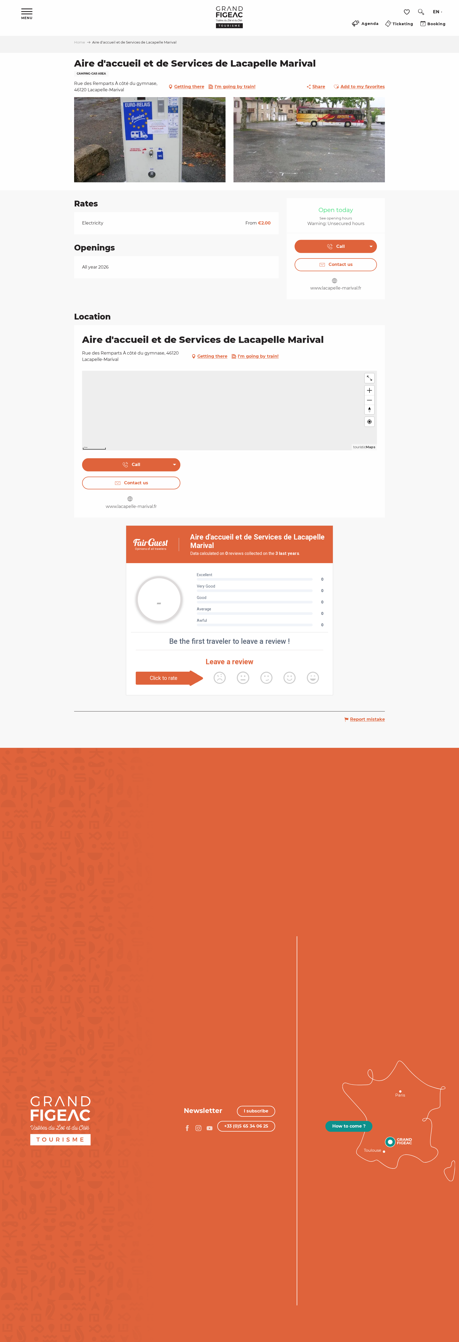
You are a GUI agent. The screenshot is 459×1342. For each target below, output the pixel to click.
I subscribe (256, 1111)
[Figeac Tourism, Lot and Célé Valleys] (229, 21)
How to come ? (349, 1126)
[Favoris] (407, 12)
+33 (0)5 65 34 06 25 (246, 1126)
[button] (421, 12)
